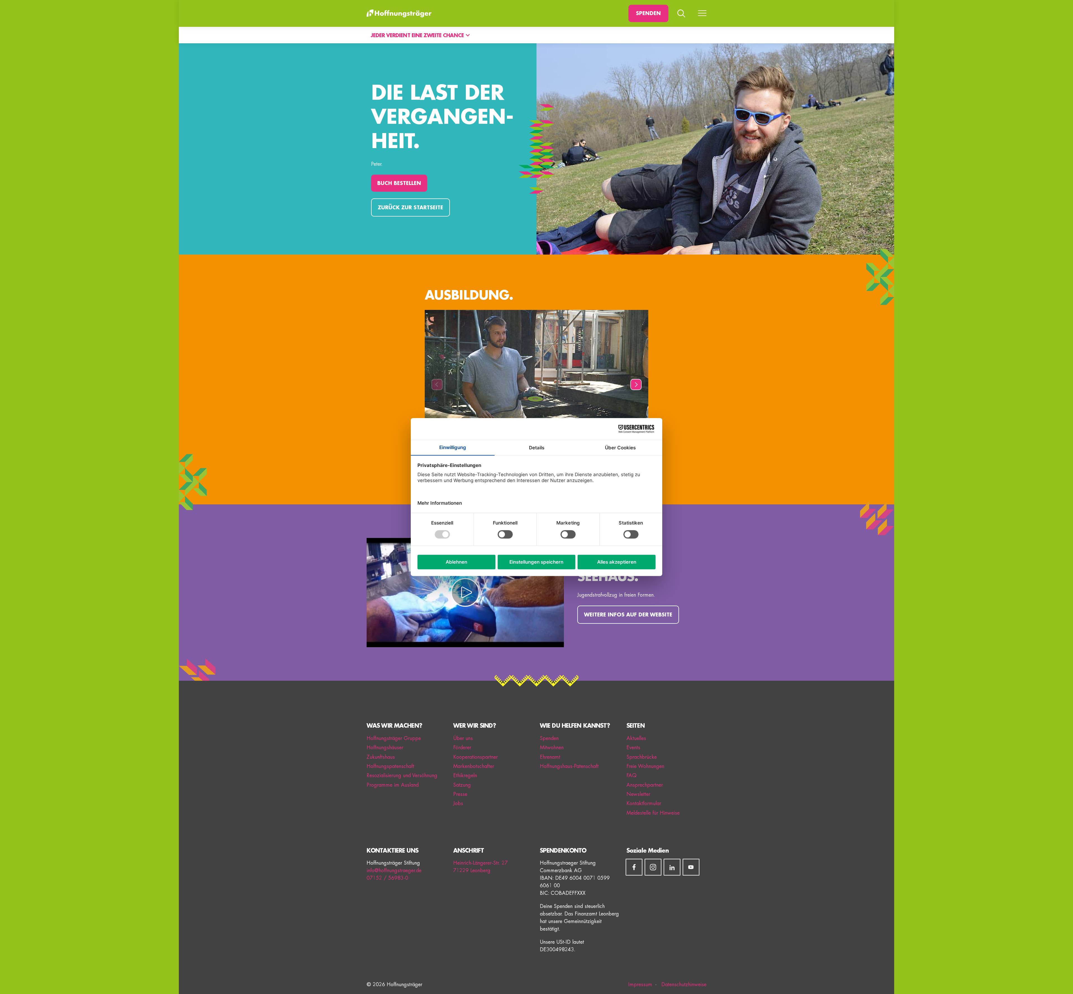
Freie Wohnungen (645, 766)
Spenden (648, 13)
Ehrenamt (550, 757)
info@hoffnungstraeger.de (394, 870)
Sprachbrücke (641, 757)
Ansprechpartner (644, 784)
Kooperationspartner (475, 757)
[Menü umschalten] (702, 13)
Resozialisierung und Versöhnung (402, 775)
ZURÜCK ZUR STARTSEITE (410, 207)
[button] (437, 384)
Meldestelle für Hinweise (653, 812)
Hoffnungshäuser (385, 747)
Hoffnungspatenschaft (390, 766)
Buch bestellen (399, 183)
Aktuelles (636, 738)
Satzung (462, 784)
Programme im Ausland (393, 784)
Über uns (463, 738)
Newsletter (638, 794)
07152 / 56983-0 (387, 878)
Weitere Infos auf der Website (628, 614)
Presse (460, 794)
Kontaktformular (643, 803)
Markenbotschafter (473, 766)
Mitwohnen (552, 747)
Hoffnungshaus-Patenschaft (569, 766)
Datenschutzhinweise (683, 984)
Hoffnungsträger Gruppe (394, 738)
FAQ (631, 775)
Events (633, 747)
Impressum (640, 984)
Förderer (462, 747)
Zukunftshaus (381, 757)
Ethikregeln (465, 775)
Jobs (458, 803)
